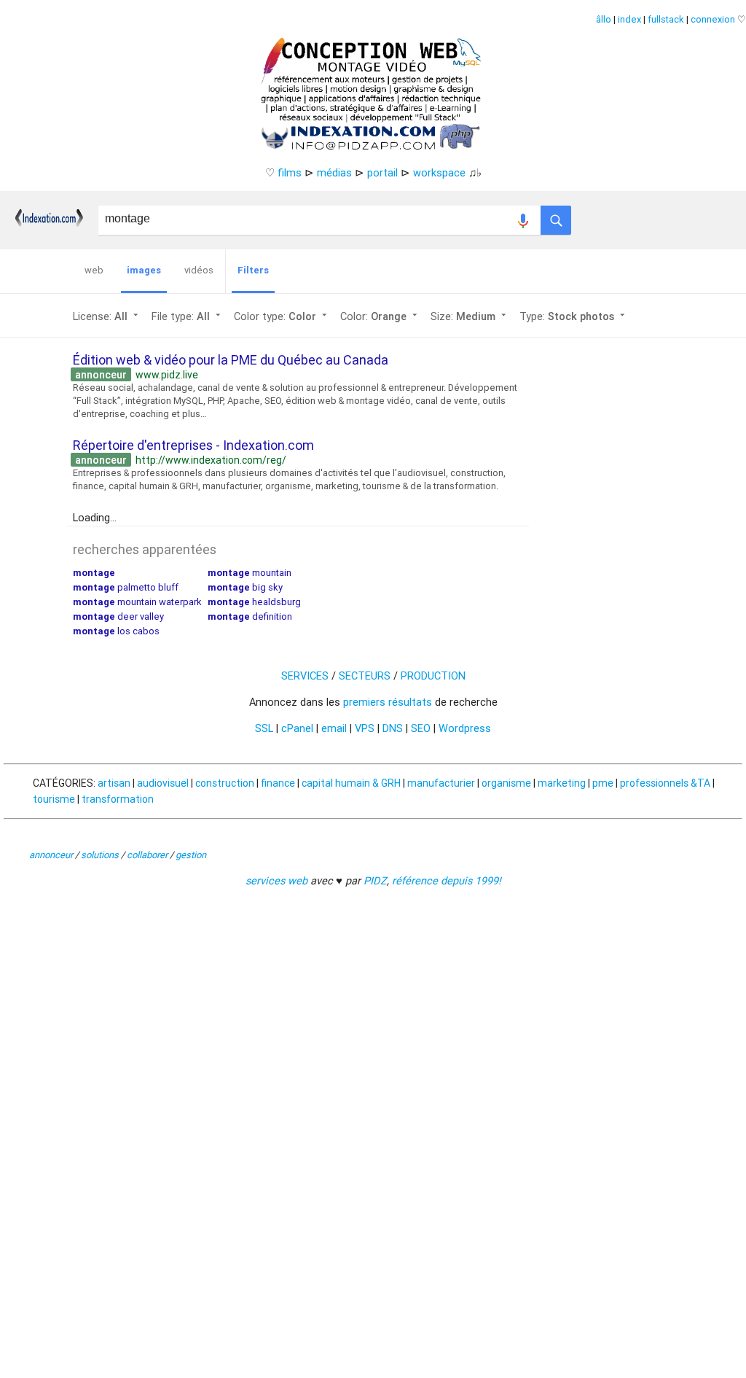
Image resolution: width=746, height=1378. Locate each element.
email (334, 728)
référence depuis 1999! (446, 880)
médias (334, 172)
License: (107, 316)
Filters (253, 270)
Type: (573, 316)
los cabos (116, 631)
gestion (191, 855)
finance (278, 783)
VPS (364, 728)
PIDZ (375, 880)
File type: (188, 316)
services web (276, 880)
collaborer (147, 855)
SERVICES (305, 675)
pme (602, 783)
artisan (114, 783)
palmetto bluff (125, 587)
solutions (100, 855)
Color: (380, 316)
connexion (713, 19)
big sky (245, 587)
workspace (439, 172)
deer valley (118, 616)
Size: (470, 316)
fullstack (666, 19)
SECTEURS (364, 675)
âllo (603, 19)
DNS (392, 728)
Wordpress (465, 728)
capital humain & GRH (351, 783)
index (629, 19)
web (94, 270)
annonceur (51, 855)
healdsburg (254, 602)
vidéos (198, 270)
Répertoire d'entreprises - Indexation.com (193, 445)
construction (224, 783)
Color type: (282, 316)
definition (250, 616)
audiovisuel (163, 783)
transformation (118, 799)
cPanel (297, 728)
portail (382, 172)
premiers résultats (387, 702)
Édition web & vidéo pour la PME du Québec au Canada (230, 359)
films (290, 172)
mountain (249, 573)
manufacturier (441, 783)
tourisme (54, 799)
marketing (562, 783)
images (144, 270)
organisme (506, 783)
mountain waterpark (137, 602)
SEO (421, 728)
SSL (264, 728)
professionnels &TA (665, 783)
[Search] (555, 216)
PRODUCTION (433, 675)
